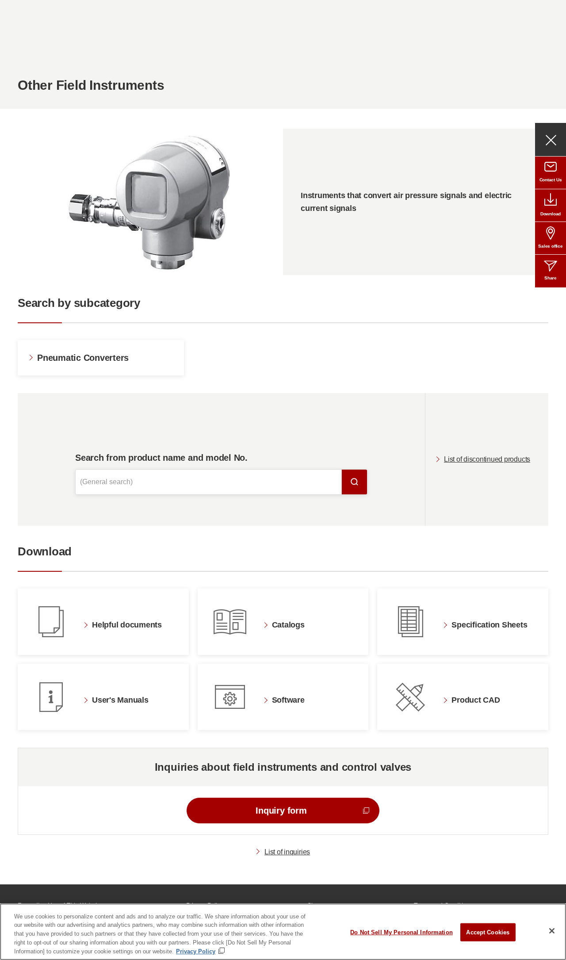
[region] (283, 931)
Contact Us (550, 179)
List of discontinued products (487, 459)
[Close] (552, 931)
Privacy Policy (195, 951)
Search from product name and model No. (161, 458)
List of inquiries (287, 852)
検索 (354, 482)
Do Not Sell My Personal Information (401, 932)
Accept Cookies (487, 932)
